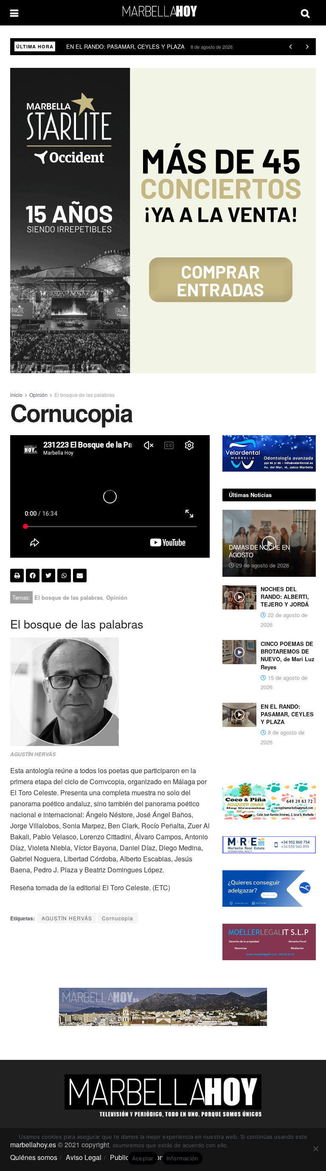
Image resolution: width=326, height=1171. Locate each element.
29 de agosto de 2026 (261, 565)
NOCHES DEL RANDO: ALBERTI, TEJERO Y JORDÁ (285, 596)
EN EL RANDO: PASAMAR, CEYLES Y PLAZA (287, 714)
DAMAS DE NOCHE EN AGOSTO (259, 551)
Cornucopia (117, 918)
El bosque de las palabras (84, 394)
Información (182, 1158)
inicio (16, 394)
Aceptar (143, 1158)
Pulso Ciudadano (87, 46)
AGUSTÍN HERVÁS (67, 918)
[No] (315, 1148)
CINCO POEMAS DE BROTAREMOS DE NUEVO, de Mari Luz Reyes (288, 655)
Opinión (38, 394)
